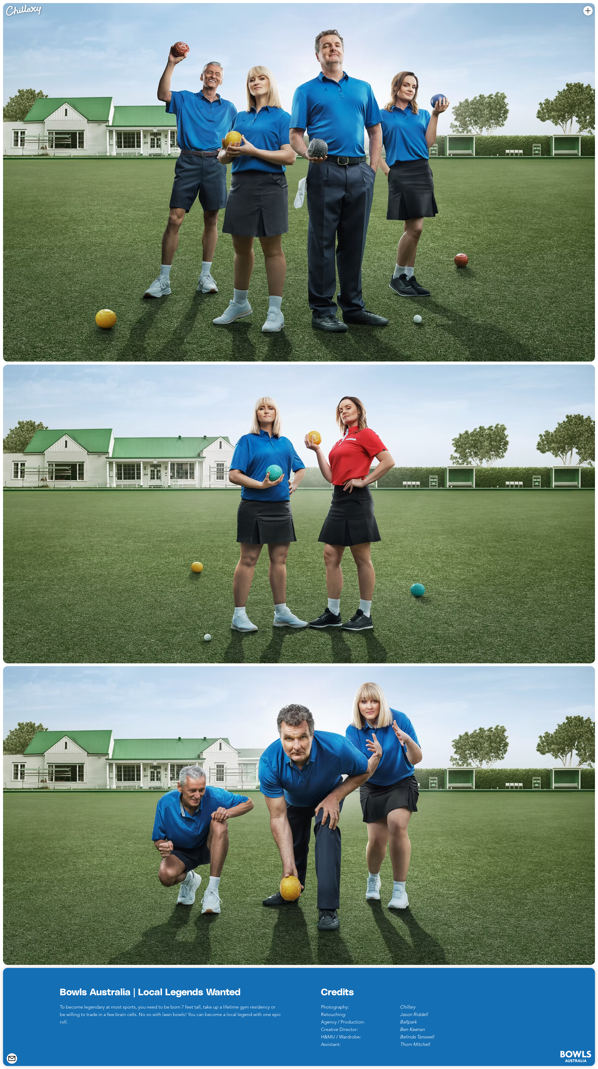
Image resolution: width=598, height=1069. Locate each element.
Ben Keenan (412, 1029)
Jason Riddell (414, 1014)
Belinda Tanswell (417, 1037)
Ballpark (408, 1022)
